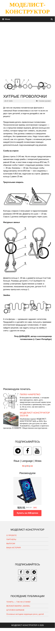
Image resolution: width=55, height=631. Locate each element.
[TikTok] (34, 578)
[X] (27, 578)
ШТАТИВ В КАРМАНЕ (15, 610)
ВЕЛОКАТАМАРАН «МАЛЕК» (18, 606)
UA (31, 466)
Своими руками (45, 101)
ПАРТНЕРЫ (11, 539)
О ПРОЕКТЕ (11, 535)
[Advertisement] (27, 49)
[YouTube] (37, 451)
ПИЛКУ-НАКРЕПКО (30, 394)
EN (27, 466)
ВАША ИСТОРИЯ (13, 548)
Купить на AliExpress (27, 513)
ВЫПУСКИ (10, 543)
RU (23, 466)
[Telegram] (18, 451)
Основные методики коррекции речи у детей (25, 614)
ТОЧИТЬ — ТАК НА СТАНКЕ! (18, 602)
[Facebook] (27, 451)
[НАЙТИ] (52, 19)
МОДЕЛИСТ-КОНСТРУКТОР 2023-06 (35, 414)
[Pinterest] (27, 572)
